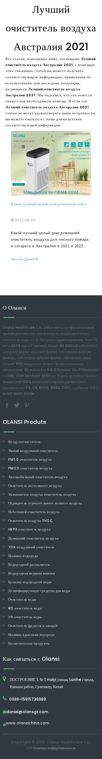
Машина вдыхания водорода (31, 634)
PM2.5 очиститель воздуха (30, 468)
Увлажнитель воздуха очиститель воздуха (42, 494)
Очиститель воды (22, 599)
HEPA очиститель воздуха (29, 529)
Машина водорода (23, 555)
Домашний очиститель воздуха (33, 538)
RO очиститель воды (25, 608)
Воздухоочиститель (24, 441)
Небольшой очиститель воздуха (34, 511)
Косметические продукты (29, 643)
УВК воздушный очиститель (31, 547)
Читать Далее (23, 259)
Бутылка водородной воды (29, 582)
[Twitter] (17, 405)
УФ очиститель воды (25, 617)
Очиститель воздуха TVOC (30, 520)
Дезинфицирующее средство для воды (39, 590)
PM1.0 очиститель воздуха (30, 459)
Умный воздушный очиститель (33, 450)
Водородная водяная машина (31, 573)
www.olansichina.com (27, 723)
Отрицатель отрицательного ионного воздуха (45, 503)
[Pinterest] (26, 405)
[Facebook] (8, 405)
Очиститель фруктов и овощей (32, 625)
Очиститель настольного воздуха (35, 485)
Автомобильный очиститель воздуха (37, 477)
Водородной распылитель (29, 564)
